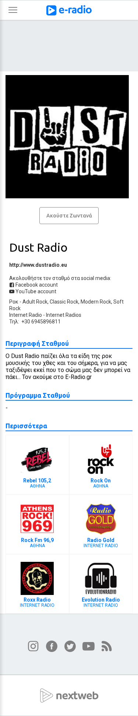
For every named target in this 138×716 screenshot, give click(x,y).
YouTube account (35, 291)
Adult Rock (34, 302)
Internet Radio (25, 315)
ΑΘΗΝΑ (37, 483)
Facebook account (36, 285)
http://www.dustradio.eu (38, 265)
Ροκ (13, 302)
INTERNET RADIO (101, 542)
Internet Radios (63, 315)
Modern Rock (96, 302)
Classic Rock (64, 302)
